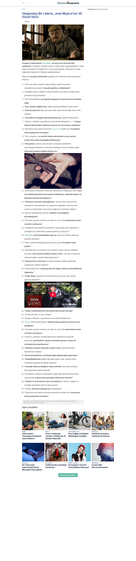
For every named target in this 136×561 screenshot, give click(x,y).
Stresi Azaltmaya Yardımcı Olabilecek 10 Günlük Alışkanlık (55, 436)
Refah (24, 431)
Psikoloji (95, 431)
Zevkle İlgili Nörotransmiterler (100, 466)
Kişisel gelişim (73, 463)
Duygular (48, 463)
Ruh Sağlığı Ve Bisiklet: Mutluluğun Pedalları (78, 435)
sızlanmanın (55, 129)
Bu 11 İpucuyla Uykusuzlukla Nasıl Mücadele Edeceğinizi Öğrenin (32, 467)
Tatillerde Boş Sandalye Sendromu (56, 466)
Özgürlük (29, 235)
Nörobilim (95, 463)
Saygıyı (28, 322)
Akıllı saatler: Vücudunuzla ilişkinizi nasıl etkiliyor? (31, 436)
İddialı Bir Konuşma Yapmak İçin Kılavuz (101, 435)
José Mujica (47, 63)
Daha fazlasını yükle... (68, 475)
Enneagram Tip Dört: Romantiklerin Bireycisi (78, 466)
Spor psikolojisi (73, 431)
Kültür (24, 9)
